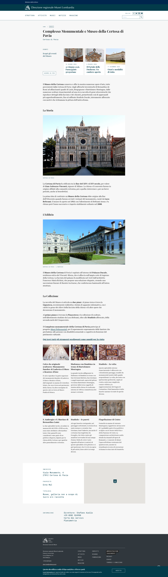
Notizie (62, 15)
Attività (42, 15)
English (127, 13)
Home (44, 26)
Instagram (139, 13)
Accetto (118, 570)
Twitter (136, 13)
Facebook (134, 13)
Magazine (74, 15)
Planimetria (70, 520)
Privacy (109, 556)
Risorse (95, 554)
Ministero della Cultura (31, 2)
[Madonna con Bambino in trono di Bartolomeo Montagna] (84, 352)
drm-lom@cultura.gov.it (49, 564)
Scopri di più (49, 73)
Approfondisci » (73, 61)
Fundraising (96, 557)
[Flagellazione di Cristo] (112, 408)
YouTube (142, 13)
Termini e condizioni (114, 562)
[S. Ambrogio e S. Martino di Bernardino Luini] (56, 408)
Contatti (95, 551)
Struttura (30, 15)
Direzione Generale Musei (50, 544)
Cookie (108, 559)
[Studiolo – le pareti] (84, 408)
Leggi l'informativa (48, 572)
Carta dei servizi (74, 518)
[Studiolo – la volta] (112, 352)
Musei (52, 15)
